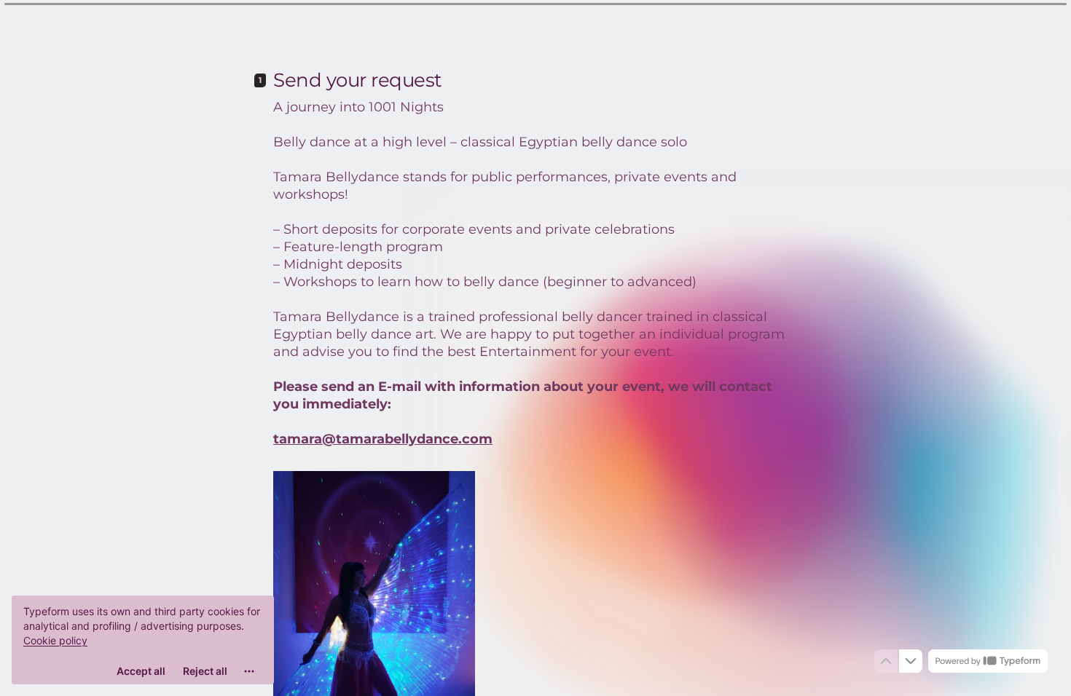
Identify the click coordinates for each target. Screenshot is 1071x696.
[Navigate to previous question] (886, 661)
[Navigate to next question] (910, 661)
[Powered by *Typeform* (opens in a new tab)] (988, 661)
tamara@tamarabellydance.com (383, 439)
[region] (143, 640)
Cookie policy (55, 640)
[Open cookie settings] (249, 671)
